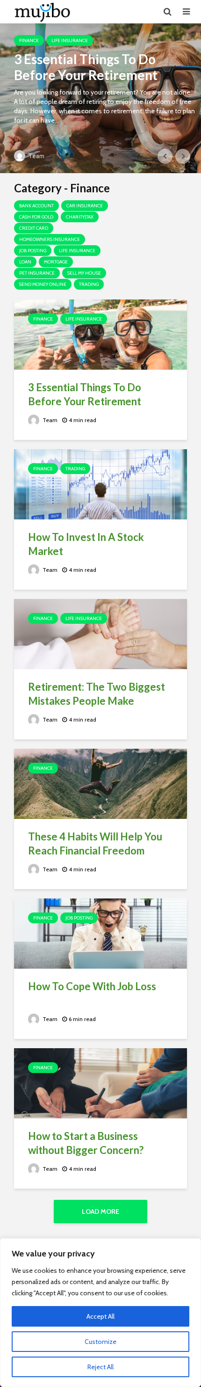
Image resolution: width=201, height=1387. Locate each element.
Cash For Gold (36, 217)
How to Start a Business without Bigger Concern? (86, 1143)
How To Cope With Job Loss (92, 986)
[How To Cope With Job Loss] (100, 932)
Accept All (100, 1316)
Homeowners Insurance (49, 239)
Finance (29, 40)
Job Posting (32, 251)
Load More (100, 1211)
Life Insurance (69, 40)
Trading (89, 284)
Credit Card (33, 228)
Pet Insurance (37, 273)
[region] (100, 1312)
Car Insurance (84, 206)
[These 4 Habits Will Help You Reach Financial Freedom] (100, 783)
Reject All (100, 1367)
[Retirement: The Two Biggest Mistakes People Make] (100, 633)
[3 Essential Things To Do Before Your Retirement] (100, 98)
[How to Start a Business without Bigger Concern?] (100, 1082)
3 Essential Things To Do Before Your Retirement (86, 67)
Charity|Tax (79, 217)
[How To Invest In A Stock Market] (100, 483)
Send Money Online (42, 284)
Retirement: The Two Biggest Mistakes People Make (96, 693)
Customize (100, 1341)
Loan (25, 262)
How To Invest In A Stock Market (86, 544)
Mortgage (56, 262)
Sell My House (84, 273)
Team (35, 156)
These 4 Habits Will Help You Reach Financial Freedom (95, 843)
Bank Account (36, 206)
